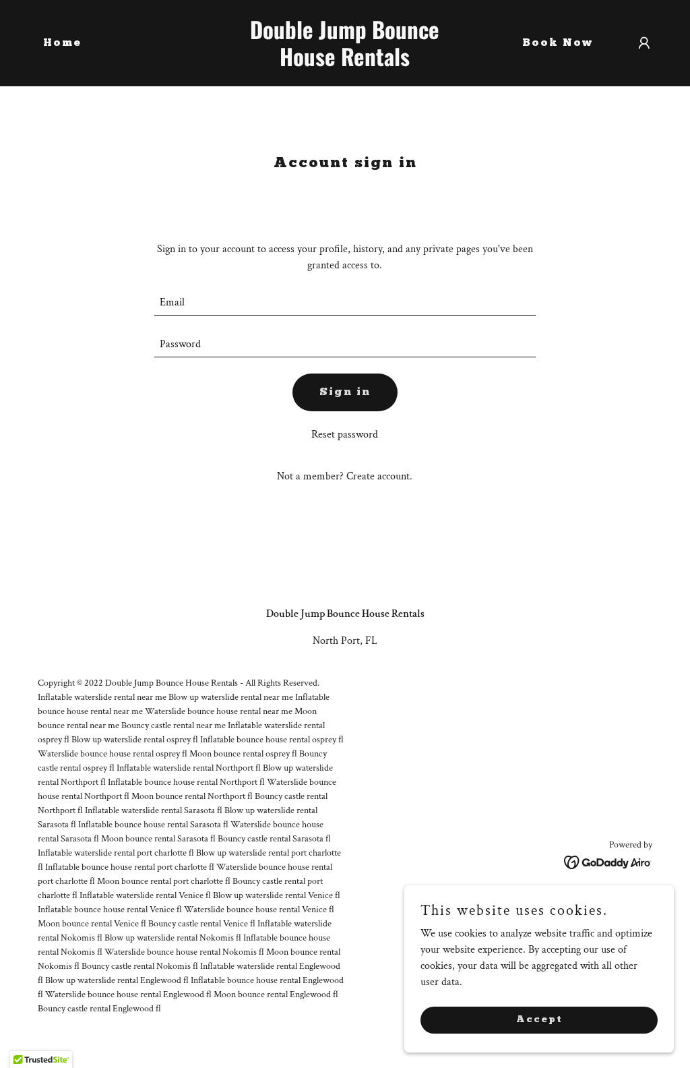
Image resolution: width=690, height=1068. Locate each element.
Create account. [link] (379, 476)
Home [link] (62, 43)
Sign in (345, 392)
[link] (345, 63)
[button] (644, 43)
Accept (539, 1019)
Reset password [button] (344, 434)
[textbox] (344, 303)
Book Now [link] (557, 43)
